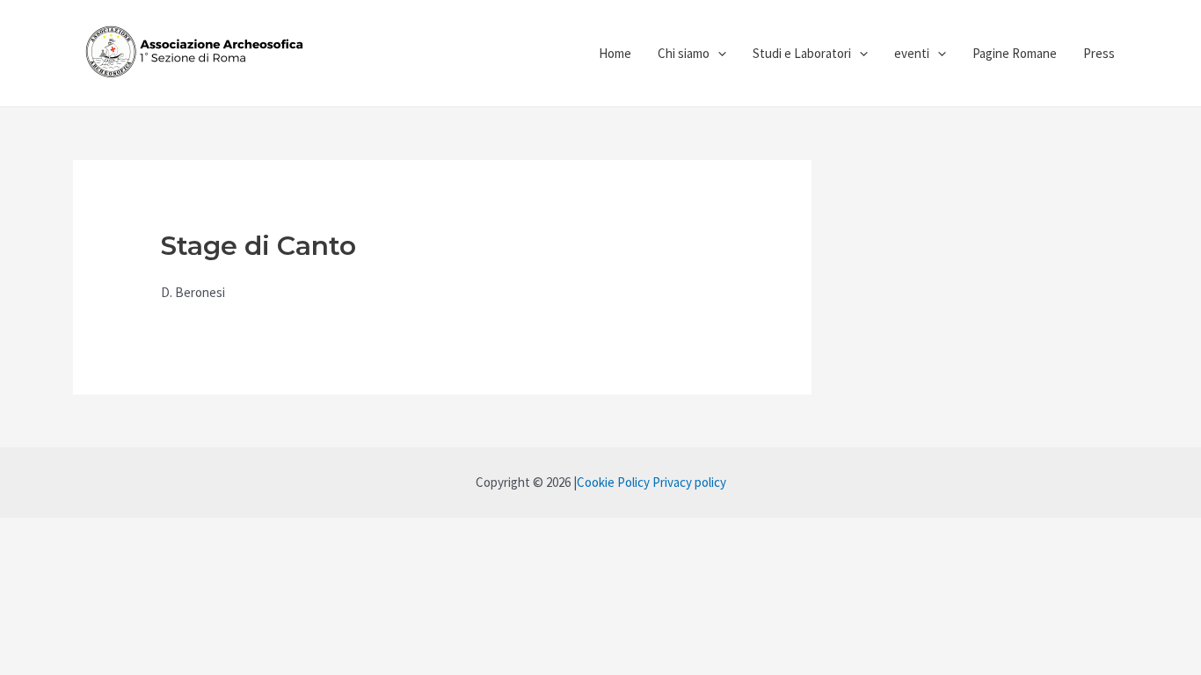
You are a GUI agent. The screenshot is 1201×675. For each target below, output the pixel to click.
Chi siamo (684, 53)
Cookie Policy (613, 482)
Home (615, 53)
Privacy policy (689, 482)
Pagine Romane (1014, 53)
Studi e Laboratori (802, 53)
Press (1099, 53)
